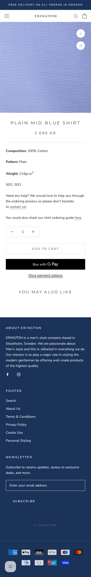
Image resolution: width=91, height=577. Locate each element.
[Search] (76, 16)
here (78, 217)
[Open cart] (85, 16)
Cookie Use (14, 432)
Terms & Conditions (21, 416)
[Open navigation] (6, 16)
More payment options (45, 275)
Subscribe (24, 501)
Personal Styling (18, 440)
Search (11, 400)
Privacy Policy (16, 424)
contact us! (18, 207)
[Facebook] (7, 374)
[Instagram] (18, 374)
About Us (13, 408)
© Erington (45, 525)
